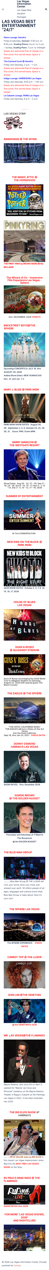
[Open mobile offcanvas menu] (3, 9)
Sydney (17, 1265)
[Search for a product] (46, 9)
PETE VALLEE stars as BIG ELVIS (25, 1157)
